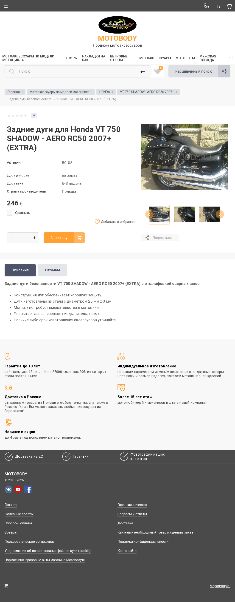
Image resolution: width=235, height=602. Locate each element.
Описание (20, 270)
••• (231, 58)
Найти (143, 71)
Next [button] (220, 214)
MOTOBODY (117, 38)
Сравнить (22, 213)
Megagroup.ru (220, 586)
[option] (184, 157)
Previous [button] (149, 214)
